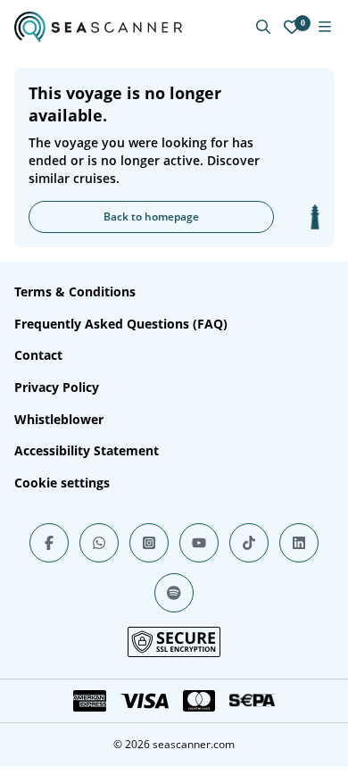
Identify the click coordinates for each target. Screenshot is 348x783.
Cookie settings (62, 482)
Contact (38, 354)
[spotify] (174, 592)
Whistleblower (59, 419)
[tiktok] (249, 542)
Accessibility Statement (86, 450)
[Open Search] (263, 27)
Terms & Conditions (75, 291)
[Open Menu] (325, 27)
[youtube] (199, 542)
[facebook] (49, 542)
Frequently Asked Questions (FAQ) (121, 323)
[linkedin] (299, 542)
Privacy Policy (56, 387)
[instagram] (149, 542)
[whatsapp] (99, 542)
